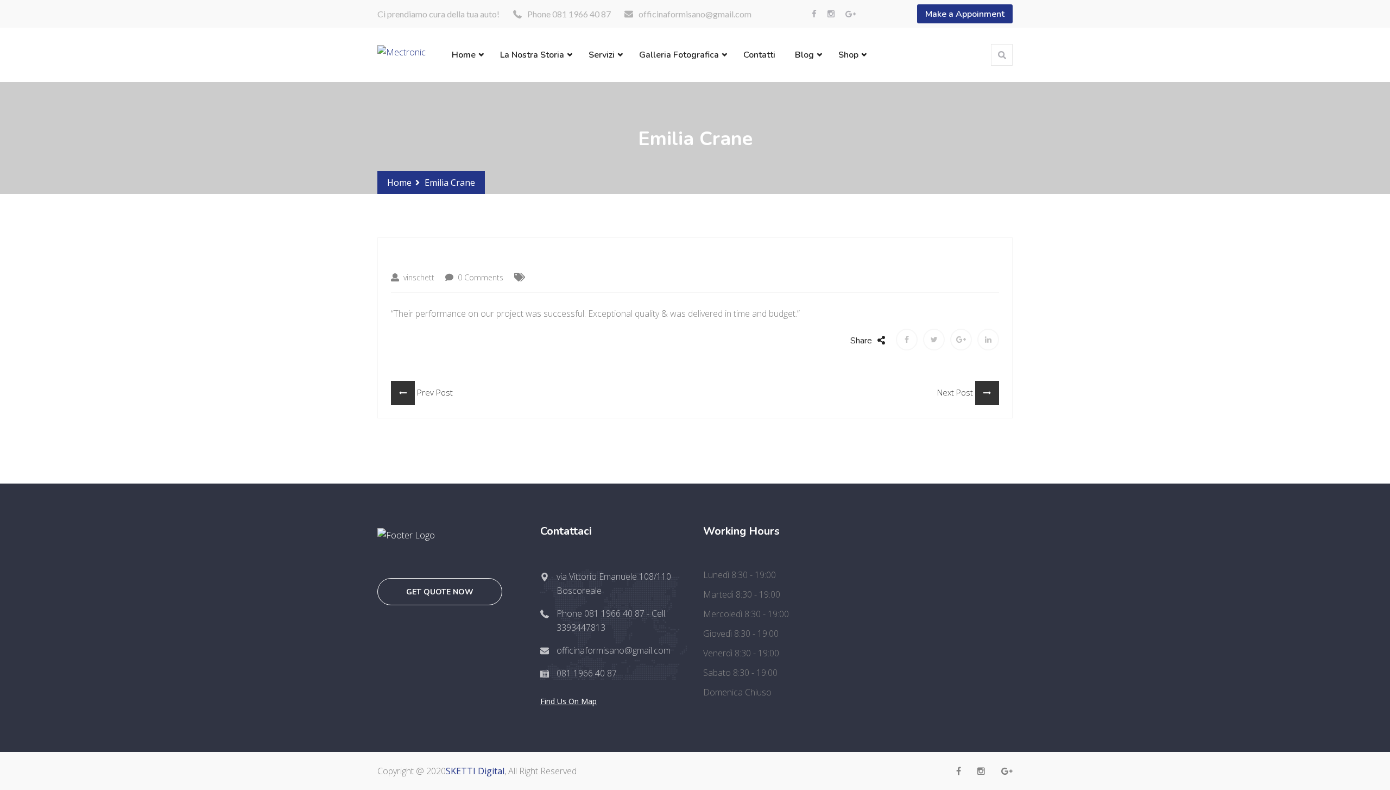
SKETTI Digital (475, 771)
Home (464, 54)
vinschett (417, 277)
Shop (848, 54)
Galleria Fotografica (679, 54)
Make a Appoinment (964, 14)
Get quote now (439, 592)
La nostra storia (532, 54)
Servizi (602, 54)
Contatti (759, 54)
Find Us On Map (568, 701)
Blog (804, 54)
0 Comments (479, 277)
